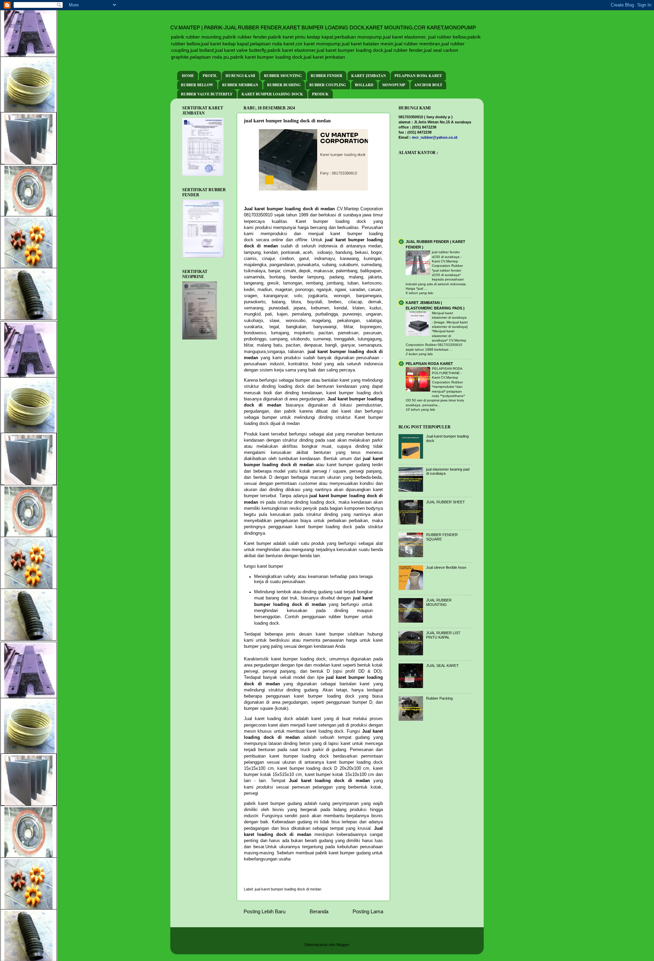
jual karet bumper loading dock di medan (288, 889)
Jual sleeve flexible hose (446, 567)
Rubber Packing (439, 698)
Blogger (343, 945)
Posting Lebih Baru (264, 911)
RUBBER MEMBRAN (240, 85)
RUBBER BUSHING (284, 85)
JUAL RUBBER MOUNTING (439, 602)
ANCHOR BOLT (428, 85)
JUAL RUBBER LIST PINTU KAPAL (443, 635)
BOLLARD (364, 85)
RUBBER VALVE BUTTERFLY (207, 94)
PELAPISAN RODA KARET (418, 75)
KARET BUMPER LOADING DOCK (272, 94)
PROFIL (210, 75)
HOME (188, 75)
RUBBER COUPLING (327, 85)
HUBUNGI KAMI (240, 75)
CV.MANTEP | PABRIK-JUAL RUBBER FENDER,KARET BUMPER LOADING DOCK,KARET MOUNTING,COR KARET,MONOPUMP (323, 27)
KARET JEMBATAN (368, 75)
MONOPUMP (393, 85)
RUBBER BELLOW (197, 85)
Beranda (319, 911)
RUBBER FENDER (326, 75)
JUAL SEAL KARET (442, 665)
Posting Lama (368, 911)
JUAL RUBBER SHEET (445, 502)
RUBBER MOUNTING (283, 75)
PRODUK (320, 94)
